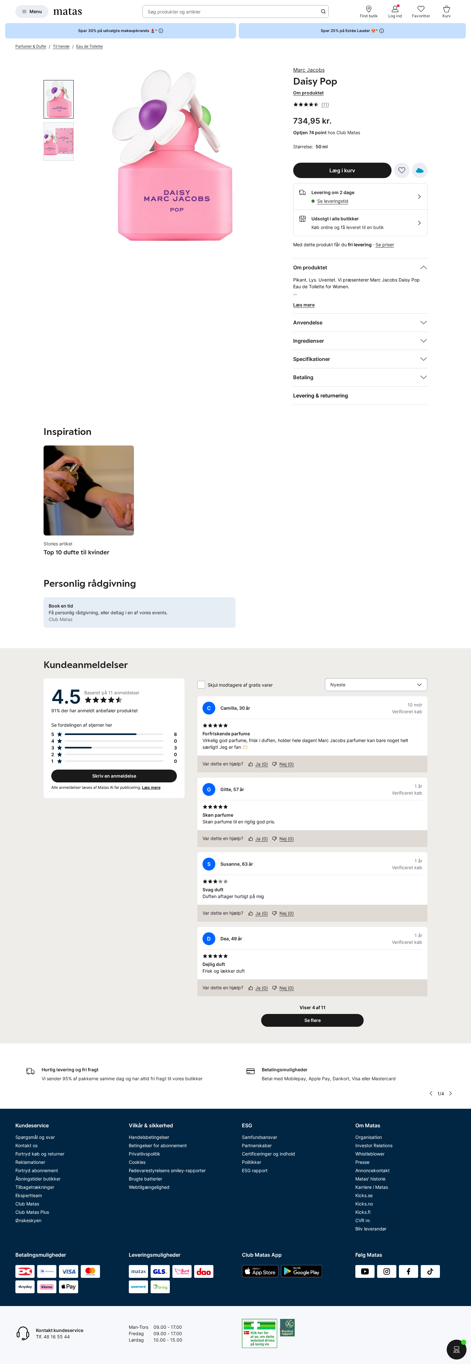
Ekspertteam (28, 1195)
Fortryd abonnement (36, 1170)
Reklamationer (30, 1162)
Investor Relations (373, 1145)
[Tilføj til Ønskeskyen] (419, 170)
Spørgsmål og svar (35, 1137)
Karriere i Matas (371, 1187)
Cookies (137, 1162)
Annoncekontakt (372, 1170)
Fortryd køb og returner (39, 1153)
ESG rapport (255, 1170)
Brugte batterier (145, 1178)
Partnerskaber (257, 1145)
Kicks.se (364, 1195)
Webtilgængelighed (149, 1187)
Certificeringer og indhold (268, 1153)
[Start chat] (457, 1350)
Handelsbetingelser (149, 1137)
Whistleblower (369, 1153)
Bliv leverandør (370, 1228)
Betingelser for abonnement (158, 1145)
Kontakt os (26, 1145)
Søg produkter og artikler (174, 11)
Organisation (368, 1137)
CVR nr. (363, 1220)
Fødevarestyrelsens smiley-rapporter (167, 1170)
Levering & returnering (320, 395)
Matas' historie (370, 1178)
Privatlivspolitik (144, 1153)
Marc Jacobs (309, 70)
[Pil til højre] (450, 1093)
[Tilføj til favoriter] (401, 170)
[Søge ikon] (323, 11)
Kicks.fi (362, 1212)
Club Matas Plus (32, 1212)
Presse (362, 1162)
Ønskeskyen (28, 1220)
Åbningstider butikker (38, 1178)
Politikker (251, 1162)
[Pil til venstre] (431, 1093)
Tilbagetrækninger (34, 1187)
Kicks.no (364, 1203)
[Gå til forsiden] (68, 11)
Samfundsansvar (259, 1137)
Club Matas (27, 1203)
